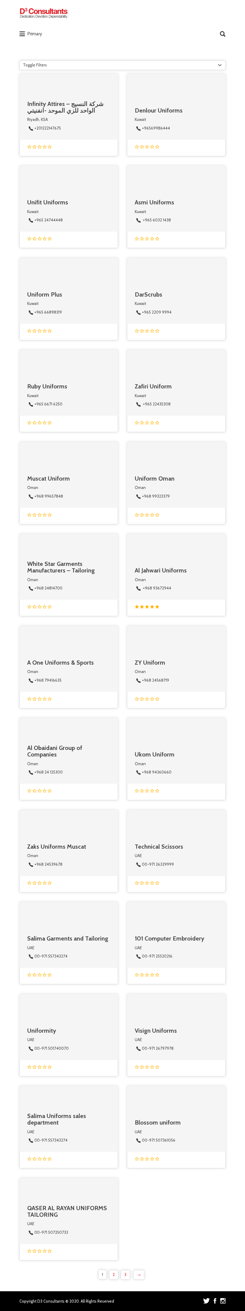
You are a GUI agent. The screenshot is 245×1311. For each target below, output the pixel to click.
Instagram (223, 1300)
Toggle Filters (35, 65)
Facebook (215, 1300)
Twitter (206, 1300)
